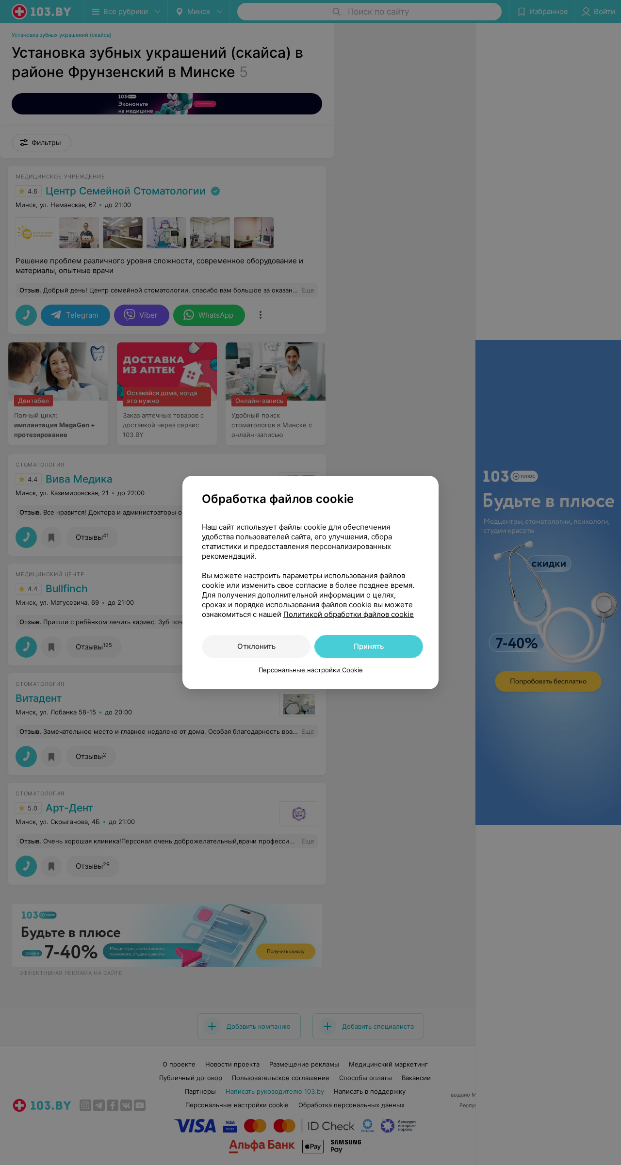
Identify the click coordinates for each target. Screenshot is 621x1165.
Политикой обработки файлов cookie (348, 614)
